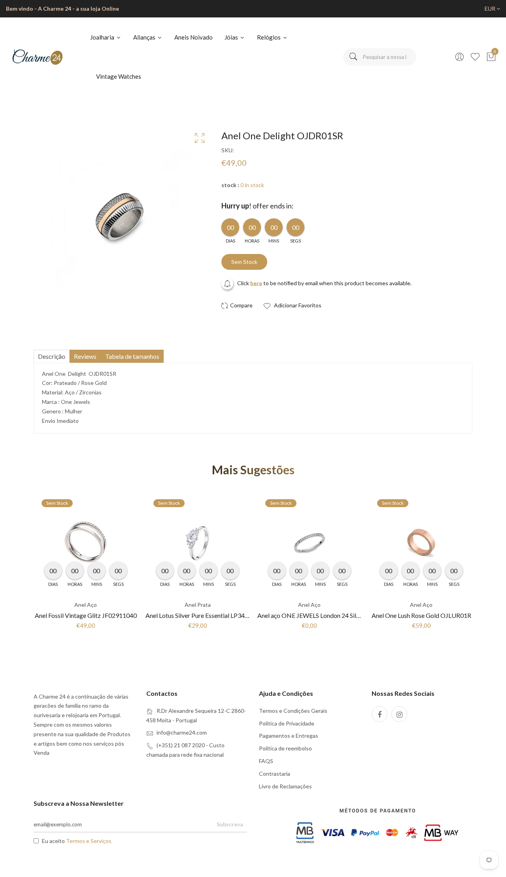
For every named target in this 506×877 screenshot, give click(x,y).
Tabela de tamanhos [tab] (132, 356)
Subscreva (230, 824)
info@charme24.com (182, 732)
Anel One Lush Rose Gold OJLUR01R (421, 615)
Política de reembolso (285, 748)
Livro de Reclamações (285, 786)
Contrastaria (274, 773)
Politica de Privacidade (286, 723)
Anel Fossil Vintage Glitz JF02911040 (86, 615)
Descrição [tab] (51, 356)
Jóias (232, 37)
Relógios (269, 37)
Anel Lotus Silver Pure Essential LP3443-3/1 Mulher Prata (223, 615)
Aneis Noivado (193, 37)
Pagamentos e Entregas (288, 735)
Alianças (145, 37)
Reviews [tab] (85, 356)
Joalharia (102, 37)
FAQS (266, 761)
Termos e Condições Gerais (293, 710)
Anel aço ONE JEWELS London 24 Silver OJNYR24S (327, 615)
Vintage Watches (118, 76)
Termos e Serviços (88, 840)
